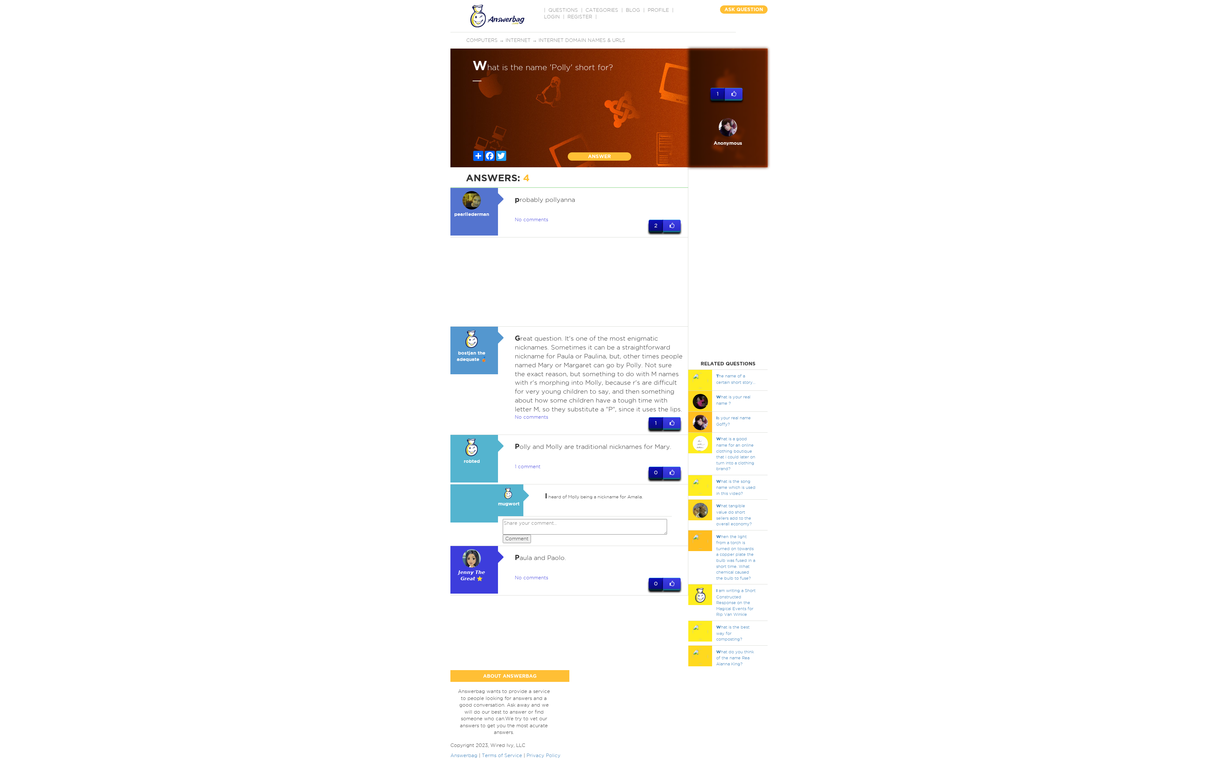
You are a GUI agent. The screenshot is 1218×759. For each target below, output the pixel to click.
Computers (482, 40)
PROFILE (658, 10)
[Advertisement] (569, 281)
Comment (516, 538)
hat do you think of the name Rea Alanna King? (735, 657)
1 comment (527, 466)
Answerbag (463, 755)
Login (552, 16)
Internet (518, 40)
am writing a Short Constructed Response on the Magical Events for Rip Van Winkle (736, 602)
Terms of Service (502, 755)
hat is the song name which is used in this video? (736, 487)
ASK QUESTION (743, 9)
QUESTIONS (563, 10)
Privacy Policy (543, 755)
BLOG (633, 10)
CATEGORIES (602, 10)
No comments (531, 219)
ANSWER (599, 156)
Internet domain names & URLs (582, 40)
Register (579, 16)
